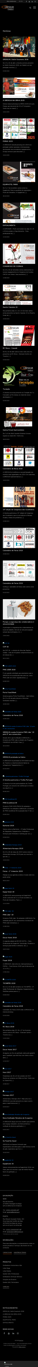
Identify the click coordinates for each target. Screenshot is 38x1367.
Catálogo (6, 1286)
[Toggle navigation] (34, 7)
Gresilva (21, 1340)
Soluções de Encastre (9, 1279)
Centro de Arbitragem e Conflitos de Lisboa (15, 1345)
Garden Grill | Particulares (11, 1282)
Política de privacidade (9, 1343)
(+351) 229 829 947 (12, 1230)
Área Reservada (11, 1)
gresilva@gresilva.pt (13, 1212)
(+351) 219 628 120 (12, 1210)
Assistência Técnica (20, 1252)
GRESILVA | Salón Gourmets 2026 (13, 1311)
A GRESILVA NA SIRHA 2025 (12, 1314)
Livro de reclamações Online (24, 1343)
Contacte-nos (7, 1252)
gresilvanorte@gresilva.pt (15, 1232)
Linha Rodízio (7, 1271)
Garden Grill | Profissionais (11, 1274)
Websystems (22, 1347)
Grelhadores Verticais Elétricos (12, 1277)
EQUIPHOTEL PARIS (9, 1320)
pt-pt (20, 1)
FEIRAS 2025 (7, 1317)
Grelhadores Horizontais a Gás (12, 1265)
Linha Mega (6, 1268)
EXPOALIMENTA (8, 1323)
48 (20, 1230)
